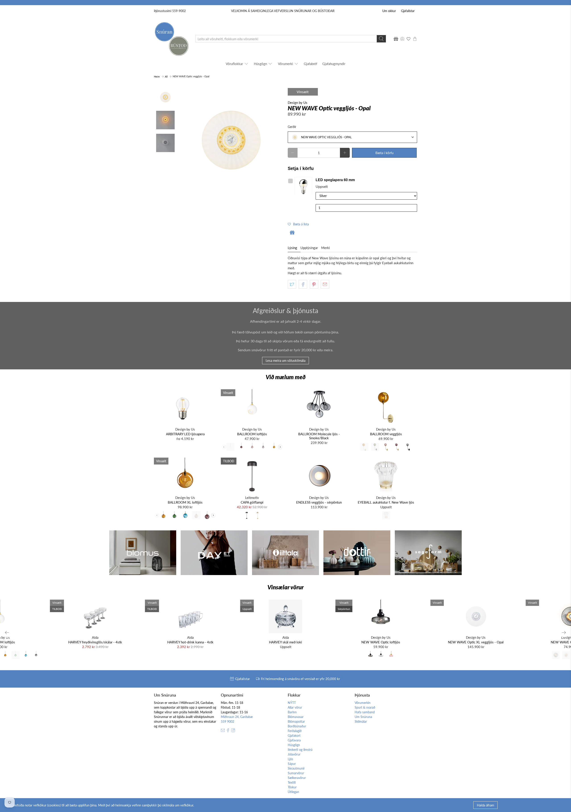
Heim (157, 76)
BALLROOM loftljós (252, 434)
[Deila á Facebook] (303, 284)
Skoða (304, 185)
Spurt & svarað (365, 707)
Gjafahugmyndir (333, 64)
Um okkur (389, 11)
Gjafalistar (408, 11)
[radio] (230, 447)
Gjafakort (294, 735)
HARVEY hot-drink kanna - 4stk (190, 642)
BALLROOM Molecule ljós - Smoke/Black (319, 436)
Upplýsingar (309, 248)
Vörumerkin (362, 703)
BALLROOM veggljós (386, 434)
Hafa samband (365, 712)
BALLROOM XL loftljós (185, 502)
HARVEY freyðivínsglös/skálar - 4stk (95, 642)
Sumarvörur (296, 773)
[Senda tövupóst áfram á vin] (325, 284)
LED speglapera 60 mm (335, 180)
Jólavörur (294, 754)
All (166, 76)
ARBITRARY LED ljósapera (185, 434)
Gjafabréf (310, 64)
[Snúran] (171, 38)
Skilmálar (361, 721)
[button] (298, 224)
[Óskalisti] (409, 39)
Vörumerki (285, 64)
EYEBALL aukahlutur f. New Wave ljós (386, 502)
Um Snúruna (363, 717)
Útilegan (293, 792)
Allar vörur (295, 707)
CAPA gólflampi (252, 502)
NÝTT (292, 703)
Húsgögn (260, 64)
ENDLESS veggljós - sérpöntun (319, 502)
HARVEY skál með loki (285, 642)
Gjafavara (294, 740)
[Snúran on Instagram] (233, 731)
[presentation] (280, 447)
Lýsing (292, 248)
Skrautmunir (296, 768)
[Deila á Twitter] (292, 284)
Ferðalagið (295, 731)
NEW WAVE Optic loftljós (380, 642)
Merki (325, 248)
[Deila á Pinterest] (314, 284)
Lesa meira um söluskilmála (285, 360)
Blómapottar (296, 721)
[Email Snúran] (223, 731)
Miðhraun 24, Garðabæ (237, 717)
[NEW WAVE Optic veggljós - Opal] (231, 140)
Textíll (292, 782)
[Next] (564, 633)
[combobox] (352, 137)
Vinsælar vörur (285, 587)
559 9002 (227, 721)
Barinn (292, 712)
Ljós (290, 759)
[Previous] (7, 633)
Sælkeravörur (297, 778)
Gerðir (292, 127)
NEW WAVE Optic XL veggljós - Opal (476, 642)
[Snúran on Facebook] (228, 731)
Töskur (292, 787)
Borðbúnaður (297, 726)
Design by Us (297, 102)
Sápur (292, 764)
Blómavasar (296, 717)
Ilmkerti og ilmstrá (300, 749)
